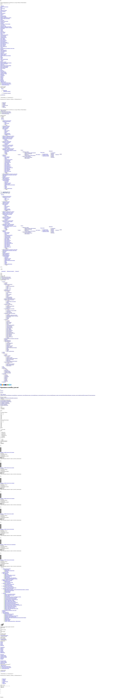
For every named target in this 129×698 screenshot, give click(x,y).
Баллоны (81, 395)
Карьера (1, 650)
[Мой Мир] (3, 384)
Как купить (6, 370)
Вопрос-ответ (2, 663)
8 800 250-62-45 (3, 81)
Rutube (3, 106)
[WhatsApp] (8, 384)
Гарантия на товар (3, 657)
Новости (1, 648)
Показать (2, 443)
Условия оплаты (3, 655)
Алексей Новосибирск (4, 635)
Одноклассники (5, 105)
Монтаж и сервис (9, 357)
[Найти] (1, 4)
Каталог (5, 283)
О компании (2, 647)
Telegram (3, 103)
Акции (1, 642)
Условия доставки (3, 656)
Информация (2, 652)
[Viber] (6, 384)
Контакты (2, 651)
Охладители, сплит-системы (11, 310)
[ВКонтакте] (1, 384)
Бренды (1, 644)
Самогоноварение (9, 343)
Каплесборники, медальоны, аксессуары (73, 395)
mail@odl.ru (3, 94)
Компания (6, 375)
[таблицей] (2, 406)
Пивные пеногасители (10, 286)
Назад (6, 282)
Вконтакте (4, 102)
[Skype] (9, 384)
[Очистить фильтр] (1, 442)
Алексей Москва (3, 639)
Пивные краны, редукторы (11, 301)
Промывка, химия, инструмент (57, 395)
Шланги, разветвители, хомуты (20, 395)
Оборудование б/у (86, 395)
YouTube (3, 104)
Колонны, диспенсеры (38, 395)
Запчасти (8, 321)
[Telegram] (10, 384)
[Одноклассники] (2, 384)
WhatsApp (4, 107)
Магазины (2, 654)
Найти (2, 687)
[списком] (1, 406)
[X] (5, 384)
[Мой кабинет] (0, 268)
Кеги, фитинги (9, 292)
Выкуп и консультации (10, 363)
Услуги (5, 354)
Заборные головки (11, 395)
